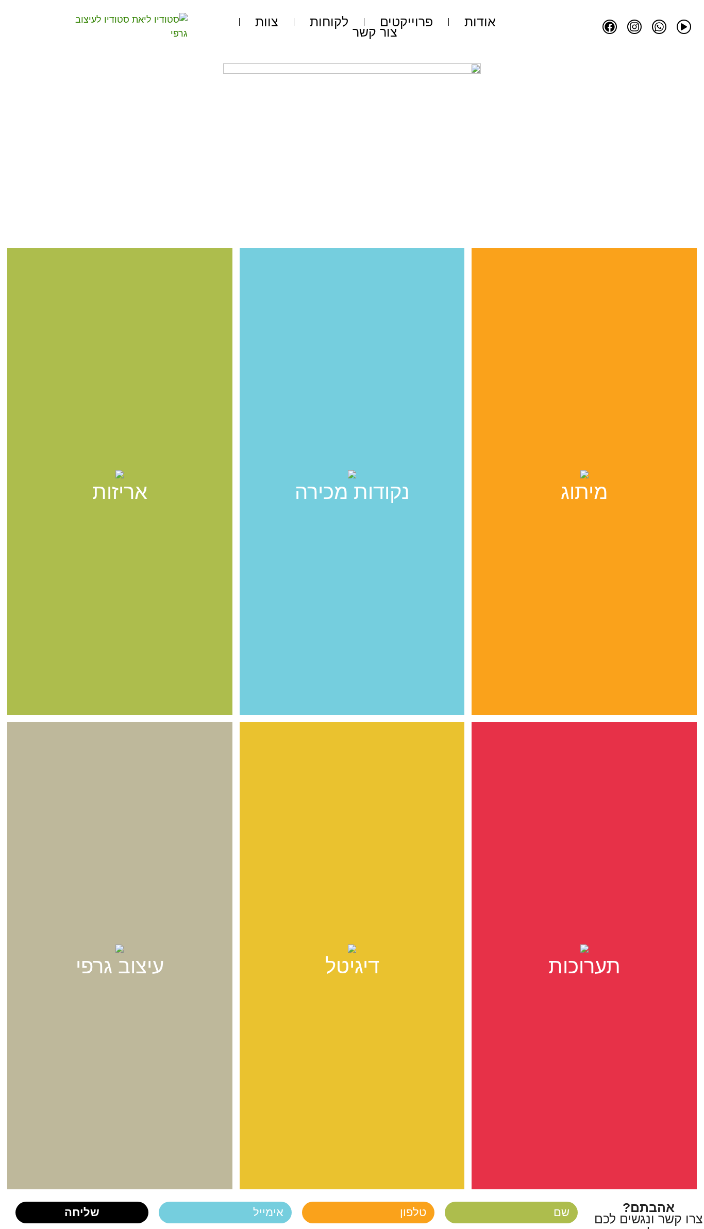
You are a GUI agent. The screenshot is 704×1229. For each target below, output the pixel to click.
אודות (480, 21)
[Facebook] (609, 27)
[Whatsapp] (659, 27)
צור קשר (375, 32)
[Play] (684, 27)
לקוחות (329, 21)
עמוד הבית (383, 217)
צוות (266, 21)
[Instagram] (634, 27)
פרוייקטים (406, 21)
